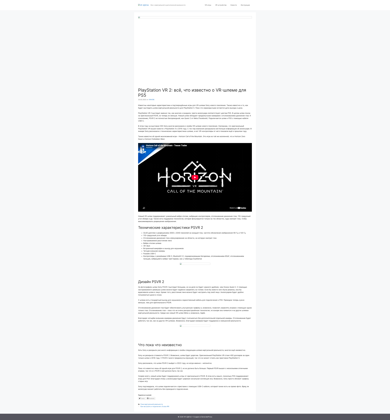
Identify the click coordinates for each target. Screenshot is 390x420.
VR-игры (208, 5)
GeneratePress (206, 417)
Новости (233, 5)
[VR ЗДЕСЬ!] (143, 5)
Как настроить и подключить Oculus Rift (154, 406)
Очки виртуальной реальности (151, 404)
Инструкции (245, 5)
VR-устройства (220, 5)
